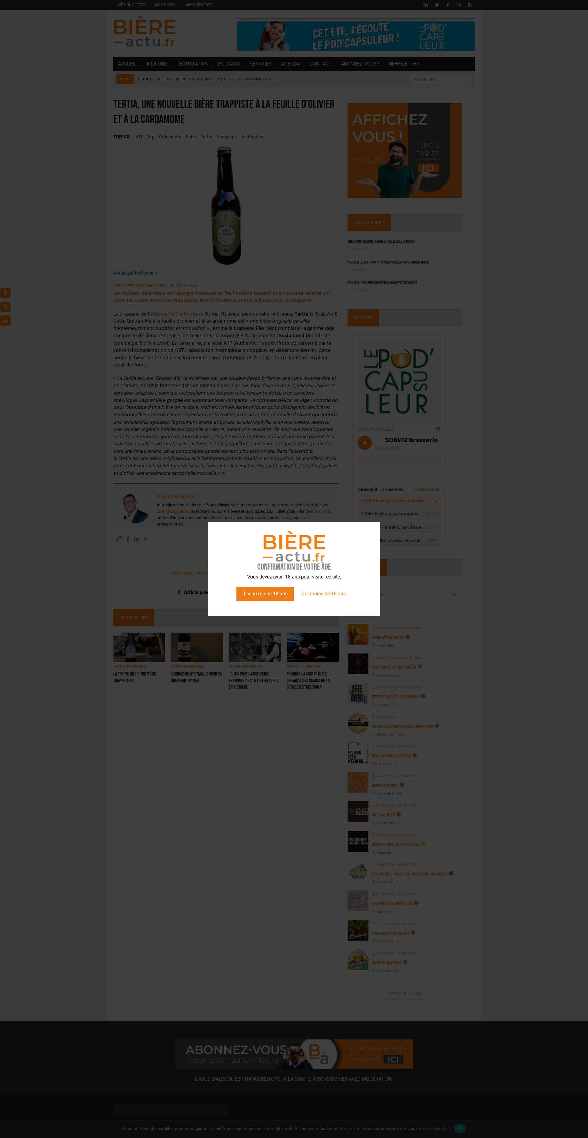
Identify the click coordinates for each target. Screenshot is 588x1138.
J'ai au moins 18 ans (265, 594)
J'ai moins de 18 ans (323, 594)
